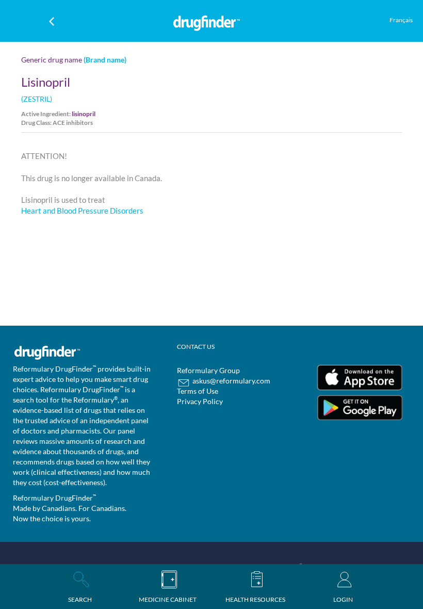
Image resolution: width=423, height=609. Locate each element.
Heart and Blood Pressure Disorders (82, 210)
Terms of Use (197, 391)
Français (401, 20)
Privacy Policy (200, 401)
